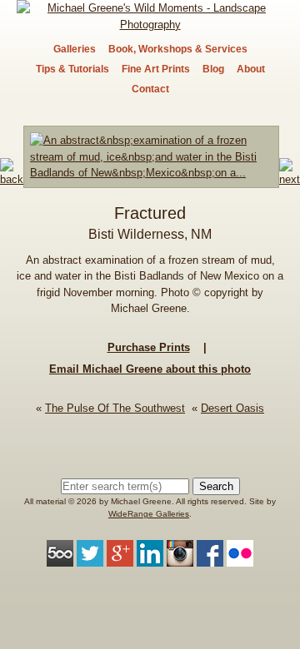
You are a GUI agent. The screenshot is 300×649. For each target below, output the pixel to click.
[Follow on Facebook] (210, 558)
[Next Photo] (151, 179)
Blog (213, 69)
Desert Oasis (232, 408)
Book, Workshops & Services (178, 49)
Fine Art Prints (156, 69)
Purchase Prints (149, 347)
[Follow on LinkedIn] (150, 558)
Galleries (74, 49)
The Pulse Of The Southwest (115, 408)
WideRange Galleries (148, 513)
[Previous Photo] (11, 179)
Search (216, 486)
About (251, 69)
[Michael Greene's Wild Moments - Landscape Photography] (150, 24)
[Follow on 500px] (60, 558)
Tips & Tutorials (72, 69)
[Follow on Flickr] (240, 558)
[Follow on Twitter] (90, 558)
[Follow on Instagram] (180, 558)
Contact (150, 89)
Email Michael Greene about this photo (150, 369)
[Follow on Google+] (120, 558)
